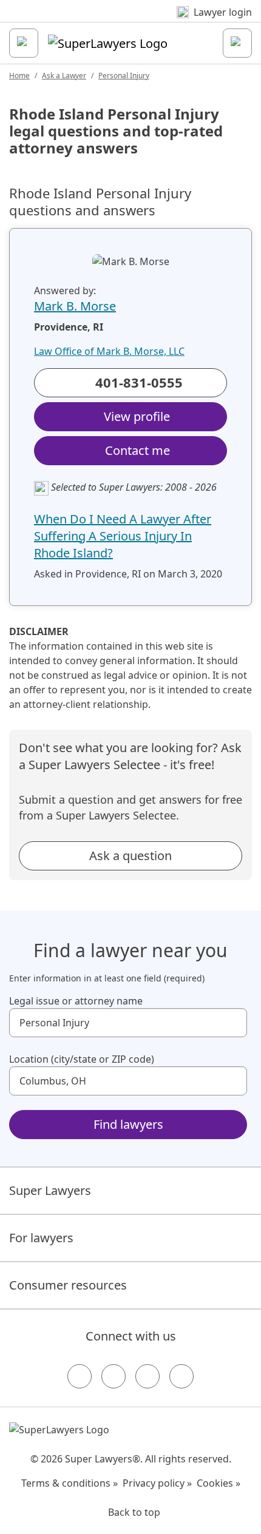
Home (19, 75)
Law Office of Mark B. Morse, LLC (109, 351)
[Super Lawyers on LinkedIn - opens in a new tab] (181, 1376)
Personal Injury (123, 75)
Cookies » (218, 1483)
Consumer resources (68, 1285)
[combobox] (128, 1022)
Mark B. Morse (75, 306)
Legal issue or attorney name (76, 1001)
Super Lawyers (50, 1190)
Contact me (137, 450)
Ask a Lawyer (64, 75)
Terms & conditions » (69, 1483)
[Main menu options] (23, 43)
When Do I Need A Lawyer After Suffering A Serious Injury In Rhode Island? (122, 536)
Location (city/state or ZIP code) (81, 1059)
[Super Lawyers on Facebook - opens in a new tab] (79, 1376)
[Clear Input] (232, 1022)
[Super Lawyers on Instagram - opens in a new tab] (113, 1376)
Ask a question (130, 855)
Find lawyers (128, 1124)
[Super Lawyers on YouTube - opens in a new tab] (147, 1376)
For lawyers (41, 1238)
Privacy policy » (157, 1483)
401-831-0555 (139, 382)
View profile (137, 416)
